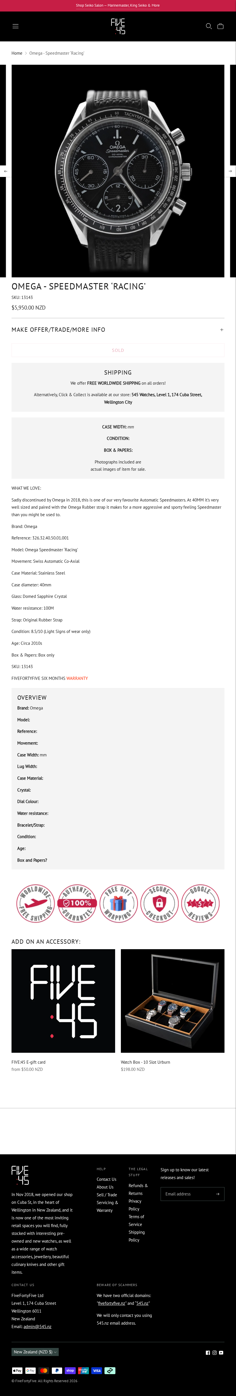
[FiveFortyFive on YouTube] (221, 1353)
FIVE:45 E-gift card (28, 1062)
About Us (105, 1187)
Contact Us (106, 1179)
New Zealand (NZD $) (33, 1352)
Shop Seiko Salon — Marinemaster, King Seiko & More (118, 5)
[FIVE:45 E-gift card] (63, 1001)
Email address (177, 1187)
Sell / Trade (107, 1194)
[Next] (230, 171)
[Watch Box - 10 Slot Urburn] (172, 1001)
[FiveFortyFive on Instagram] (214, 1353)
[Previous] (6, 171)
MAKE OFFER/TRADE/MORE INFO (58, 329)
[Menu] (16, 26)
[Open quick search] (209, 26)
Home (17, 53)
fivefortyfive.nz (111, 1303)
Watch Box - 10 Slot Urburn (145, 1062)
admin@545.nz (38, 1326)
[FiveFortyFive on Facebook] (208, 1353)
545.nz (142, 1303)
